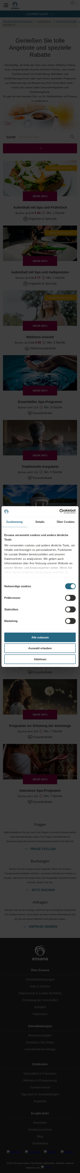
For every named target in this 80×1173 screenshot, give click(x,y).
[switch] (70, 598)
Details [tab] (40, 521)
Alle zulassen (40, 637)
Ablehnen (40, 659)
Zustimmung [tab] (14, 521)
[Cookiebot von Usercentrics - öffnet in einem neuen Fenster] (59, 511)
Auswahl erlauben (40, 648)
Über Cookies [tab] (66, 521)
